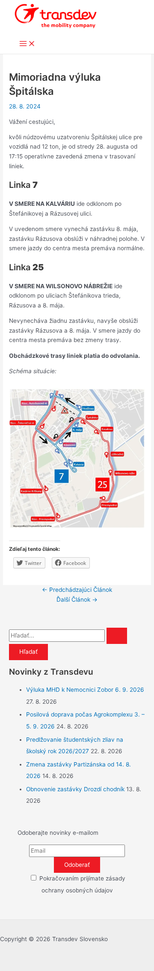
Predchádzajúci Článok (77, 589)
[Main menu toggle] (27, 44)
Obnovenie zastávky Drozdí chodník (75, 789)
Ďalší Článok (77, 599)
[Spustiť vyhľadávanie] (117, 636)
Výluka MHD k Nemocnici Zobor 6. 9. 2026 (85, 689)
